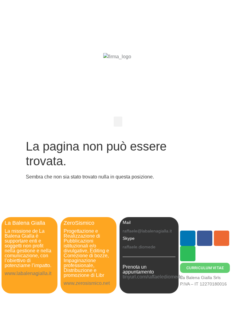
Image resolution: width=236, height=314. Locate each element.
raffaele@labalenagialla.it (147, 230)
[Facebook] (204, 238)
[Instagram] (221, 238)
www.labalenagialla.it (28, 273)
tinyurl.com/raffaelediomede (153, 276)
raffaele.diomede (139, 246)
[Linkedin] (187, 238)
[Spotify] (187, 253)
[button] (118, 122)
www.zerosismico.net (87, 283)
